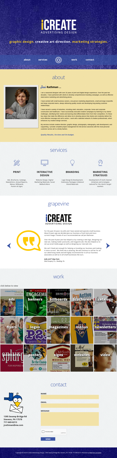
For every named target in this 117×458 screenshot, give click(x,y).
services (42, 59)
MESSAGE (45, 410)
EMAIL (44, 402)
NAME (43, 393)
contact (90, 59)
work (74, 59)
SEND (48, 439)
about (27, 59)
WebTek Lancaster (95, 453)
